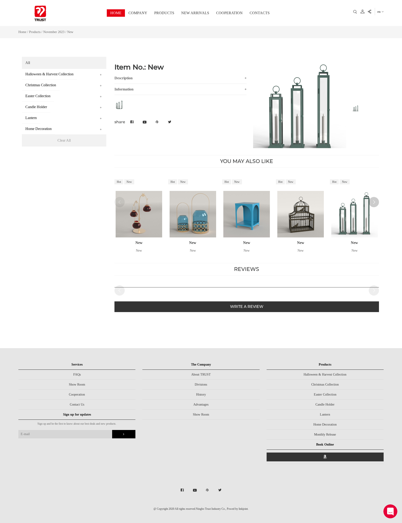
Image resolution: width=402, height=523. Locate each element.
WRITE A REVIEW (246, 306)
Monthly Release (325, 434)
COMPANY (137, 13)
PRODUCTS (164, 13)
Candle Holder (325, 404)
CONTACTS (260, 13)
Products (34, 32)
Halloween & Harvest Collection (325, 374)
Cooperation (77, 394)
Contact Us (77, 404)
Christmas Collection (325, 384)
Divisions (201, 384)
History (201, 394)
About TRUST (201, 374)
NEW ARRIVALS (195, 13)
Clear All (64, 140)
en (379, 11)
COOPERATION (229, 13)
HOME (115, 13)
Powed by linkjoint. (237, 508)
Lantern (325, 414)
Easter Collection (325, 394)
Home (22, 32)
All (27, 63)
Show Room (77, 384)
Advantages (200, 404)
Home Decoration (325, 424)
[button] (374, 202)
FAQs (77, 374)
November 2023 (54, 32)
